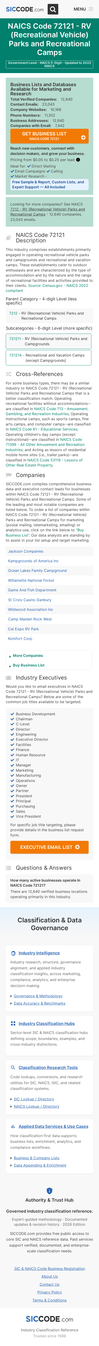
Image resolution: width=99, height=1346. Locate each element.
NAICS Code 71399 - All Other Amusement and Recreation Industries (45, 444)
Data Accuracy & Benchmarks (39, 1003)
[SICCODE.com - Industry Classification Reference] (49, 1319)
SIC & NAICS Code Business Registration (49, 1268)
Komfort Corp (20, 638)
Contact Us (49, 1284)
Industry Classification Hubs (47, 1023)
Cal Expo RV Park (23, 629)
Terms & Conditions (49, 1300)
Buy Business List (28, 665)
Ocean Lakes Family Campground (37, 570)
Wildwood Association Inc (30, 609)
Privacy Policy (49, 1292)
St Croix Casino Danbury (29, 600)
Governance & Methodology (38, 996)
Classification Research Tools (48, 1067)
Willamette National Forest (31, 580)
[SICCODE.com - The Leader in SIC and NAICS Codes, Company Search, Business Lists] (25, 9)
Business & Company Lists (36, 1158)
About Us (49, 1276)
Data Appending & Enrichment (40, 1165)
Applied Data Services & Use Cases (53, 1126)
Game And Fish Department (32, 590)
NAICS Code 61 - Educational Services (43, 429)
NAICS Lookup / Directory (36, 1106)
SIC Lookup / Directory (34, 1099)
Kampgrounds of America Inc (33, 561)
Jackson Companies (25, 551)
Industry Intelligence (39, 953)
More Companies (28, 655)
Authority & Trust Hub (49, 1200)
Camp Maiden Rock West (30, 619)
